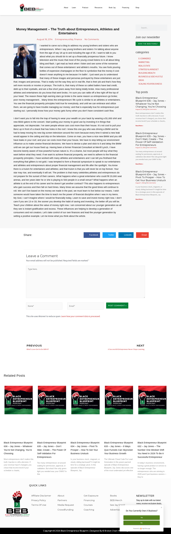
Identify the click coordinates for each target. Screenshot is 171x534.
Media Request (66, 505)
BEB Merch (116, 500)
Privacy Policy (38, 500)
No (142, 523)
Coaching (89, 509)
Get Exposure (91, 495)
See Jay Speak (117, 505)
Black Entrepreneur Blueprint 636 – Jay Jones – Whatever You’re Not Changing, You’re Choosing (151, 102)
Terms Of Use (38, 505)
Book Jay (112, 8)
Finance (78, 39)
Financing (125, 8)
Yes (142, 517)
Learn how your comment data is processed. (80, 316)
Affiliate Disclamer (41, 495)
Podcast (85, 8)
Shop (137, 8)
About (66, 8)
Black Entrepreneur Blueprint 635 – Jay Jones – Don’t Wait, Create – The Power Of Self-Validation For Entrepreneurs (151, 139)
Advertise (115, 509)
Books (113, 495)
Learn (74, 8)
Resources (98, 8)
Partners (62, 500)
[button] (92, 235)
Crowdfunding (65, 509)
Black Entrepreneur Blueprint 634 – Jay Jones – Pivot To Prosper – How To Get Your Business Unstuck (151, 176)
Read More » (139, 126)
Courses (88, 505)
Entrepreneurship (64, 39)
